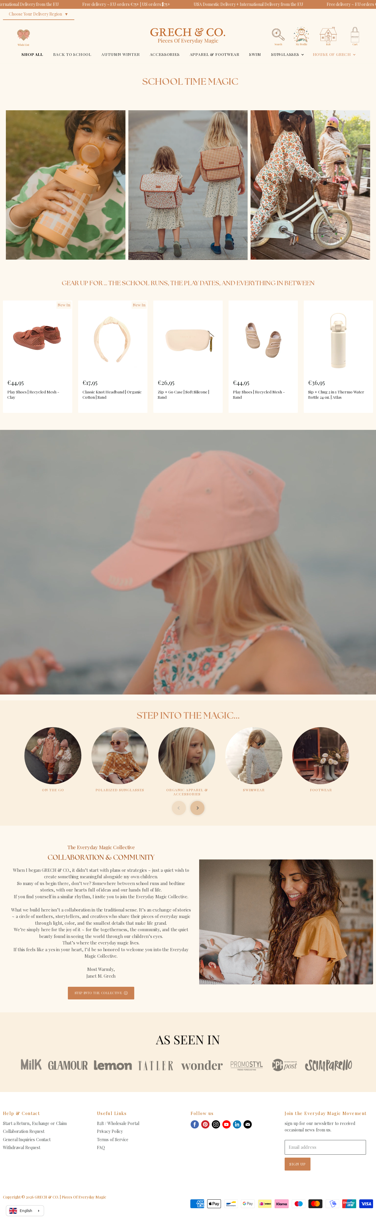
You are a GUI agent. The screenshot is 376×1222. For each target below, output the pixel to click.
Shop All (32, 54)
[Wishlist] (23, 24)
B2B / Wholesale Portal (118, 1123)
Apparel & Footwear (214, 54)
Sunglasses (286, 54)
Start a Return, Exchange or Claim (35, 1123)
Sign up (297, 1163)
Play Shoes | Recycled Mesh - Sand (259, 394)
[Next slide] (197, 808)
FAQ (101, 1147)
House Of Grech (332, 54)
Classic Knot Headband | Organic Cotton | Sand (112, 394)
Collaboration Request (23, 1131)
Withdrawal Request (21, 1147)
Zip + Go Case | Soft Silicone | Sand (183, 394)
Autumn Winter (120, 54)
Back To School (72, 54)
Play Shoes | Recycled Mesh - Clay (33, 394)
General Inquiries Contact (27, 1139)
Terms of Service (112, 1139)
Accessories (165, 54)
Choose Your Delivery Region (35, 14)
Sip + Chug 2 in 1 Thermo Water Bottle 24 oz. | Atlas (336, 394)
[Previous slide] (179, 808)
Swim (255, 54)
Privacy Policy (110, 1131)
